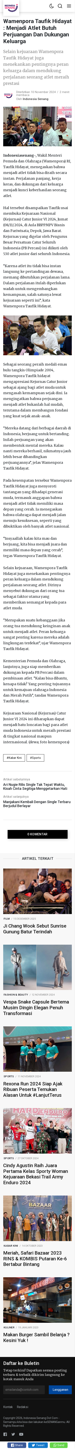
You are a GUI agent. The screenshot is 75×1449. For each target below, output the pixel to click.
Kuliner (9, 1327)
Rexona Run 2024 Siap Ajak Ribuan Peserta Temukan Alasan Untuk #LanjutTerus (32, 1089)
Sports (36, 757)
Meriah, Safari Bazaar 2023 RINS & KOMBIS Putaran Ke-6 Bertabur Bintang (35, 1258)
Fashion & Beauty (16, 994)
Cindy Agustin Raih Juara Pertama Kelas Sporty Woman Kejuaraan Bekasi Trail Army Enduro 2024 (35, 1174)
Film (7, 918)
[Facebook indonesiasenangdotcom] (5, 1434)
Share (18, 1445)
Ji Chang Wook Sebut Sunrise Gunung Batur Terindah (34, 929)
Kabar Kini (15, 757)
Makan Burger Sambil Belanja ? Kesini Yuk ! (36, 1337)
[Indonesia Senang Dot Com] (21, 1434)
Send (60, 1445)
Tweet (39, 1445)
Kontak (8, 1407)
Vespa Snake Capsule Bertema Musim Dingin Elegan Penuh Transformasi (36, 1007)
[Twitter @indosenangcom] (13, 1434)
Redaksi (22, 1407)
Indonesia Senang (35, 99)
